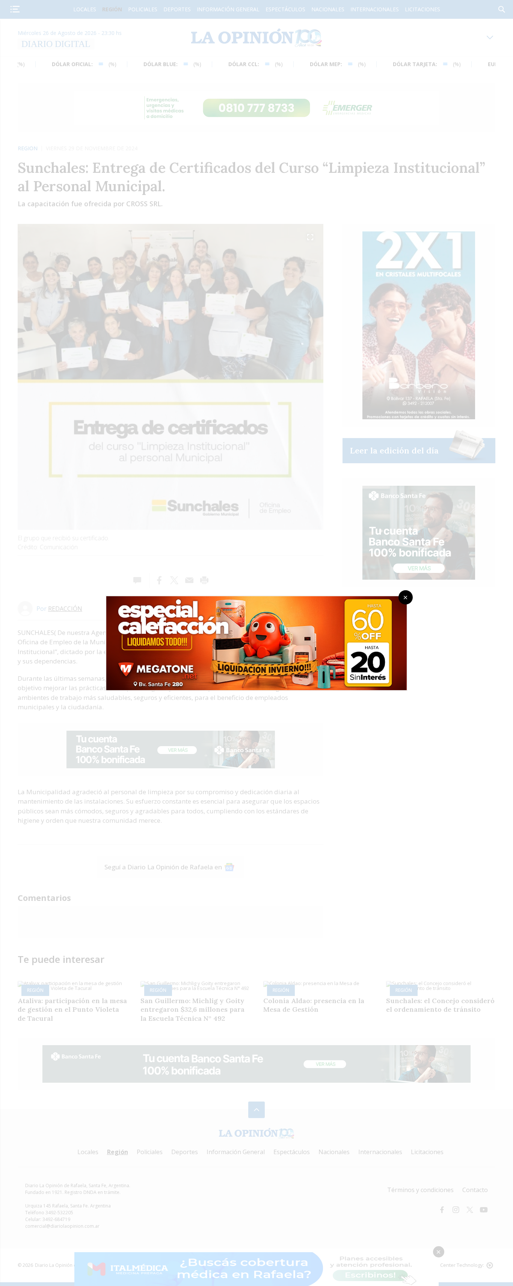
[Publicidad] (256, 598)
